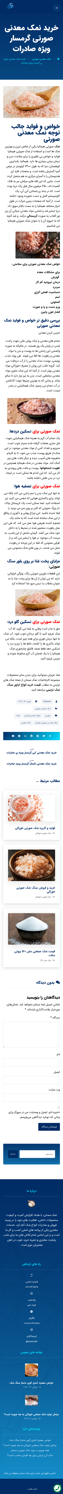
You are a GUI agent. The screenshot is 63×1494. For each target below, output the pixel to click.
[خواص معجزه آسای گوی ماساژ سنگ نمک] (31, 1370)
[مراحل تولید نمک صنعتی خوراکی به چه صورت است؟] (31, 1401)
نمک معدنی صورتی (40, 264)
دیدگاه (55, 1017)
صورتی (55, 566)
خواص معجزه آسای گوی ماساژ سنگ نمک (31, 1383)
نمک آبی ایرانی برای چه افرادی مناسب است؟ (30, 1455)
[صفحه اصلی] (58, 59)
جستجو (13, 1154)
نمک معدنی (26, 722)
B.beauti (47, 701)
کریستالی (32, 216)
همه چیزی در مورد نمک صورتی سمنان (30, 1450)
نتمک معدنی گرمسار (32, 715)
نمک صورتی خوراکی (43, 833)
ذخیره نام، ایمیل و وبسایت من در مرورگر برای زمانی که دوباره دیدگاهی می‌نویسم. (34, 1115)
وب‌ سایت (54, 1089)
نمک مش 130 (45, 960)
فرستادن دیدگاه (49, 1127)
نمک (57, 146)
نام (58, 1054)
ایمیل (57, 1072)
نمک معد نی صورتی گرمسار (46, 722)
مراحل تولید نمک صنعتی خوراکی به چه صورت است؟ (31, 1414)
